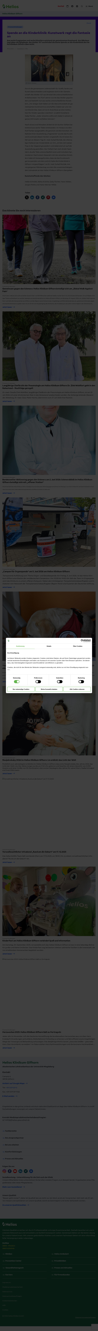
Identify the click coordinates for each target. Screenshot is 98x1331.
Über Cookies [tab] (77, 646)
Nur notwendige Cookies (21, 689)
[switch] (38, 681)
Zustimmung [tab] (20, 646)
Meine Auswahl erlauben (49, 689)
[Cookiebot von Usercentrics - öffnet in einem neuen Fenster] (82, 640)
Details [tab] (49, 646)
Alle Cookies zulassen (77, 689)
